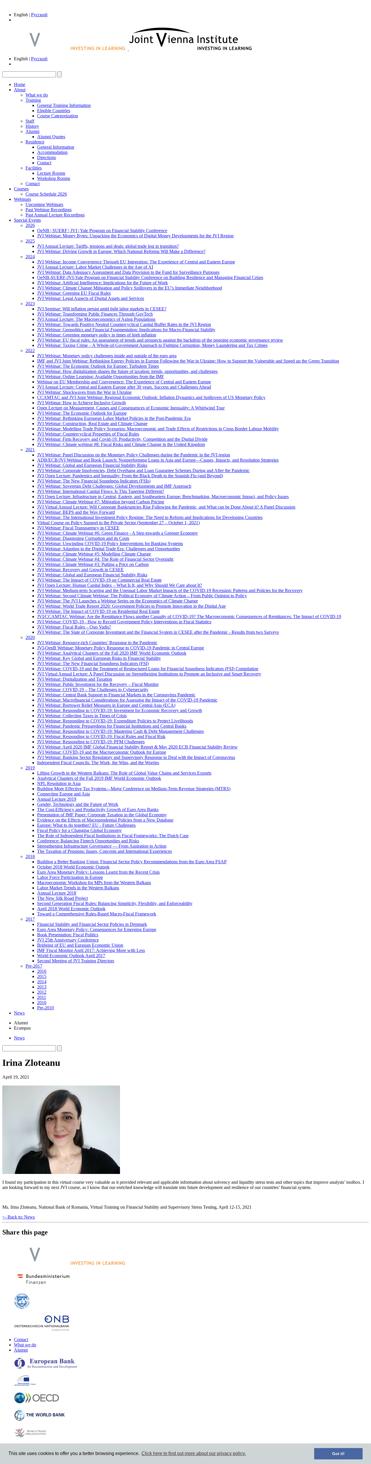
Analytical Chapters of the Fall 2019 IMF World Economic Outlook (99, 778)
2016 (41, 971)
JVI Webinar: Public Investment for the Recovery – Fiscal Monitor (98, 684)
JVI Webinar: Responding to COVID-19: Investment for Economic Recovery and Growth (119, 710)
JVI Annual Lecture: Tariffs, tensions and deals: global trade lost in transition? (108, 246)
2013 (41, 986)
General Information (55, 147)
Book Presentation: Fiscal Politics (67, 934)
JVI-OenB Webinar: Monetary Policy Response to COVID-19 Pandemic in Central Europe (120, 647)
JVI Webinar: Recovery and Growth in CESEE (80, 569)
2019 (30, 767)
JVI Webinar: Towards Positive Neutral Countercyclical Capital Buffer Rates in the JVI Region (124, 324)
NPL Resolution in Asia (59, 783)
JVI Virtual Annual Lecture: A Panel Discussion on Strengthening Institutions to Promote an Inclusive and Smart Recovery (149, 673)
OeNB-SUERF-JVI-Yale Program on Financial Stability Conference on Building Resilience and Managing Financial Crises (150, 277)
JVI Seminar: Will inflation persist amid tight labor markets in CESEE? (101, 308)
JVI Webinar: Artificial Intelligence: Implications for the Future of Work (102, 282)
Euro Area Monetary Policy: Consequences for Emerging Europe (96, 929)
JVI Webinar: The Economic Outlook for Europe (82, 413)
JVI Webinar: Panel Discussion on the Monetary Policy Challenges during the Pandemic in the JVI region (133, 454)
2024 (30, 256)
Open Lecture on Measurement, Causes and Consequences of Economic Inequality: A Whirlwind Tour (131, 407)
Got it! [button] (338, 1453)
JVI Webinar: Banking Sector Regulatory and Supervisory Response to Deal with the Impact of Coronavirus (136, 757)
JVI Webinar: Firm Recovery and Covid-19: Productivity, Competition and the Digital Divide (122, 439)
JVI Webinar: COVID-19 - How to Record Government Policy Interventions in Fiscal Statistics (124, 621)
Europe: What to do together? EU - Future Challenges (86, 825)
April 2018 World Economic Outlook (71, 908)
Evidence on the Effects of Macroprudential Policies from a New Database (105, 819)
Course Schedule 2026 (46, 194)
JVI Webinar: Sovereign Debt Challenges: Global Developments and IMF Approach (114, 486)
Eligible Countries (53, 110)
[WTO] (30, 1436)
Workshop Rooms (53, 178)
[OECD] (36, 1402)
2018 (30, 856)
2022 (30, 350)
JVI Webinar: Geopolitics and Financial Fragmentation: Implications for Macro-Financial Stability (126, 329)
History (32, 126)
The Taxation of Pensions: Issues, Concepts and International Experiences (104, 851)
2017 (30, 919)
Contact (44, 162)
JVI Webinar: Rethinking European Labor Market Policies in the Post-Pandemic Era (114, 418)
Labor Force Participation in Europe (70, 877)
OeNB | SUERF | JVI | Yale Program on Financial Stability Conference (102, 230)
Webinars (22, 199)
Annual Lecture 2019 (56, 799)
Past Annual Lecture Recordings (55, 214)
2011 (41, 997)
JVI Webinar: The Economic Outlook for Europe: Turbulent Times (98, 366)
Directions (46, 157)
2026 (30, 225)
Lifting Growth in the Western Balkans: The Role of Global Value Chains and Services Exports (124, 773)
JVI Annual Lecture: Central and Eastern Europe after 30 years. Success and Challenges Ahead (124, 387)
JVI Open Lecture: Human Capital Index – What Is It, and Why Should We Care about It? (119, 585)
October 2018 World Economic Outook (73, 866)
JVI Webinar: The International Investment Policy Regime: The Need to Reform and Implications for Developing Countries (150, 517)
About (20, 89)
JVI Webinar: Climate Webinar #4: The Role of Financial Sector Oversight (105, 559)
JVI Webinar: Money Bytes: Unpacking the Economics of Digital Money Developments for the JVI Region (135, 235)
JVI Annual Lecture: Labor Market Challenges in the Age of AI (95, 267)
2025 (30, 240)
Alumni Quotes (51, 136)
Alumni (32, 131)
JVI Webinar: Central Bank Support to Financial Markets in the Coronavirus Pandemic (116, 694)
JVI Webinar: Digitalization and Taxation (74, 679)
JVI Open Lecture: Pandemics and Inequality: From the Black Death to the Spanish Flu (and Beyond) (130, 475)
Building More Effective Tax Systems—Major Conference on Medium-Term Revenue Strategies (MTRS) (133, 788)
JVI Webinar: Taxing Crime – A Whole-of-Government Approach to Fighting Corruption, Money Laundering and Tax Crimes (152, 345)
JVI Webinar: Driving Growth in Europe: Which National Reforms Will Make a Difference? (121, 251)
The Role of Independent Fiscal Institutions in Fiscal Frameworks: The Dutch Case (113, 835)
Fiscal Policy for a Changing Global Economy (79, 830)
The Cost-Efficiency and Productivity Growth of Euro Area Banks (98, 809)
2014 (41, 981)
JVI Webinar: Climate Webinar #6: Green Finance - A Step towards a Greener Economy (117, 533)
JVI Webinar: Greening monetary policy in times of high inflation (96, 334)
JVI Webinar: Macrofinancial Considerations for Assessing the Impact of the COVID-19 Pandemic (127, 700)
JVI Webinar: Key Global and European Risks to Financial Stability (99, 658)
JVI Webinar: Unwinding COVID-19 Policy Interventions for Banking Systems (110, 543)
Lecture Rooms (51, 173)
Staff (30, 121)
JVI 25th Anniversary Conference (68, 939)
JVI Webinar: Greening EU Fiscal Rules (74, 293)
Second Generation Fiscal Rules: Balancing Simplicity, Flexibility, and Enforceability (114, 903)
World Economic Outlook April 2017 (71, 955)
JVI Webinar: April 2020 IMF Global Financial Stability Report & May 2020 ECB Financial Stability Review (137, 746)
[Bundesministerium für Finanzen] (43, 1285)
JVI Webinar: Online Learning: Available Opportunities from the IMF (100, 376)
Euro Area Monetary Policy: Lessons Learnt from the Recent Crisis (98, 872)
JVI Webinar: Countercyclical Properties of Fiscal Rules (88, 433)
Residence (35, 141)
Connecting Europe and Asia (63, 793)
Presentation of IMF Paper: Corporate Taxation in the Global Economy (102, 814)
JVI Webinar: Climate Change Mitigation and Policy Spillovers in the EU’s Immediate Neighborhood (129, 287)
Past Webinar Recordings (49, 209)
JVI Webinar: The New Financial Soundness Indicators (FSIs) (93, 480)
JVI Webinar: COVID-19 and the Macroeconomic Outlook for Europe (101, 752)
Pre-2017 (34, 966)
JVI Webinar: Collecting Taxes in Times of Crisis (82, 715)
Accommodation (52, 152)
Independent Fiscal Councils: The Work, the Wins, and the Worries (98, 762)
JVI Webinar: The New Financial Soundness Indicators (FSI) (93, 663)
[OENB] (42, 1329)
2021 (30, 449)
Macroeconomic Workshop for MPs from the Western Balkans (94, 882)
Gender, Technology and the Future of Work (77, 804)
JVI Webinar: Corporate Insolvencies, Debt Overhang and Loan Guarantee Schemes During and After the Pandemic (143, 470)
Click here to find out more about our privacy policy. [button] (193, 1453)
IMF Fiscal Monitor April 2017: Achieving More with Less (91, 950)
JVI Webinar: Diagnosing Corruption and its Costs (83, 538)
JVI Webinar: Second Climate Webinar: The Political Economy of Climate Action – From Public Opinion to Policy (142, 595)
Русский (39, 14)
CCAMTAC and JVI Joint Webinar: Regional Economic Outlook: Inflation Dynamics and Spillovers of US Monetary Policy (151, 397)
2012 (41, 992)
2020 (30, 637)
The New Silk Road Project (62, 898)
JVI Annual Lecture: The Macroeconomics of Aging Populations (96, 319)
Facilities (34, 167)
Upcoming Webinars (44, 204)
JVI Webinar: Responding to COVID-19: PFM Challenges (91, 741)
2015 (41, 976)
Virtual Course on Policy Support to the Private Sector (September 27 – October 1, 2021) (118, 522)
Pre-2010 (45, 1007)
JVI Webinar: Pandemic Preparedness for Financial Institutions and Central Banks (111, 726)
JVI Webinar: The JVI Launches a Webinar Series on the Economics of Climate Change (117, 600)
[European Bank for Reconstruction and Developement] (46, 1367)
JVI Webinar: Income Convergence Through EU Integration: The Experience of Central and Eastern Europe (136, 261)
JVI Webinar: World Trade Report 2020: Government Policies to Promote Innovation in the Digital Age (131, 606)
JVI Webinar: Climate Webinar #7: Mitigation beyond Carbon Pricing (100, 501)
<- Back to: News (18, 1216)
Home (19, 84)
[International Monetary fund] (22, 1307)
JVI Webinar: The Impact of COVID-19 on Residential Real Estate (98, 611)
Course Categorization (57, 115)
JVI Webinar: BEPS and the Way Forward (76, 512)
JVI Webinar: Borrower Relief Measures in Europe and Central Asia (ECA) (106, 705)
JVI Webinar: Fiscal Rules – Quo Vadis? (74, 626)
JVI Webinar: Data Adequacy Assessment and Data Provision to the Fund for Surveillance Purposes (128, 272)
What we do (37, 94)
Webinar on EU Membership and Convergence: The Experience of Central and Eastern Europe (124, 381)
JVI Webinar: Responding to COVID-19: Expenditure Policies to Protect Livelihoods (115, 720)
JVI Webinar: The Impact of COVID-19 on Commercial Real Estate (99, 580)
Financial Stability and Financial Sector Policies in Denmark (92, 924)
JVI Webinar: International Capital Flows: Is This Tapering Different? (100, 491)
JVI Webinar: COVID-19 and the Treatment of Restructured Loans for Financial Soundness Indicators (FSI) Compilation (147, 668)
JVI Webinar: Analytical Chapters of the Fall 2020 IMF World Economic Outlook (111, 653)
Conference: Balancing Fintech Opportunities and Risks (88, 840)
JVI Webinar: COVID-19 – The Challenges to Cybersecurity (92, 689)
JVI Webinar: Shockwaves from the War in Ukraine (84, 392)
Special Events (27, 220)
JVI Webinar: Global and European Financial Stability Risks (92, 465)
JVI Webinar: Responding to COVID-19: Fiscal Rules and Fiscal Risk (101, 736)
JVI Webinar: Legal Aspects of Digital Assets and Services (90, 298)
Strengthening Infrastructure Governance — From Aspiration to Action (101, 846)
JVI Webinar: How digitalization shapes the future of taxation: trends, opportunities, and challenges (127, 371)
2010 (41, 1002)
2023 (30, 303)
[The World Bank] (40, 1419)
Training (33, 100)
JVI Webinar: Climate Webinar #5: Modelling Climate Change (94, 553)
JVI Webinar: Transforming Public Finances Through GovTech (95, 314)
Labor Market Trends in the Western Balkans (78, 887)
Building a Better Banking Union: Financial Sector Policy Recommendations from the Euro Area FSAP (132, 861)
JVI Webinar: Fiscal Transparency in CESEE (78, 527)
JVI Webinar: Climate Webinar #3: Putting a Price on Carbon (93, 564)
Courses (21, 188)
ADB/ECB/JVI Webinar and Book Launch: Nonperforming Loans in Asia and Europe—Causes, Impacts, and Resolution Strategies (158, 460)
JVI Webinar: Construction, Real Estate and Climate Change (92, 423)
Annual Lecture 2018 (56, 893)
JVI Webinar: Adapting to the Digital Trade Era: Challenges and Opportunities (108, 548)
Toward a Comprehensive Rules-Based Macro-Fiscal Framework (96, 913)
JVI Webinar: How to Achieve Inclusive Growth (81, 402)
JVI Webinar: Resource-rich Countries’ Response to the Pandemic (97, 642)
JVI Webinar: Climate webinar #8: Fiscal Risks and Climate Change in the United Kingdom (121, 444)
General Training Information (64, 105)
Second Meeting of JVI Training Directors (75, 960)
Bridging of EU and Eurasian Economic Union (80, 945)
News (19, 1012)
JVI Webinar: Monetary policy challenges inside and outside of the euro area (107, 355)
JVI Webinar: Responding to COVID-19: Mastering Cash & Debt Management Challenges (120, 731)
